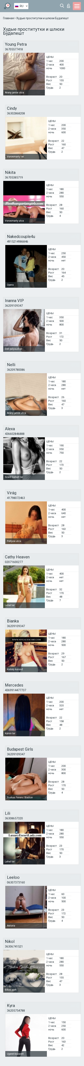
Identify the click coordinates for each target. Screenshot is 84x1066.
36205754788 (16, 1010)
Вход (69, 4)
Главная (8, 18)
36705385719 (14, 177)
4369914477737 (15, 690)
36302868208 (16, 113)
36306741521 (14, 946)
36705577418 (14, 49)
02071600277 (14, 562)
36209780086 (16, 370)
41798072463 (16, 498)
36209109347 (14, 305)
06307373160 (16, 882)
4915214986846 (17, 241)
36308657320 (14, 818)
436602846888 (14, 434)
